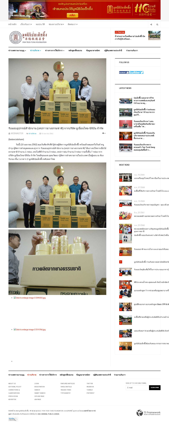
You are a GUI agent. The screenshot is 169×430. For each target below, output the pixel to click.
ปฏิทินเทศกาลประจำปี (113, 50)
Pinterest (90, 393)
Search (37, 390)
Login (36, 383)
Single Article (66, 387)
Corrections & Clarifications (14, 391)
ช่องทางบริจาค (56, 24)
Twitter (90, 383)
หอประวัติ (40, 24)
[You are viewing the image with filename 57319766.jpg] (60, 344)
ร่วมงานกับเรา (132, 50)
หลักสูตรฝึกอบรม (75, 50)
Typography (66, 393)
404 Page (37, 399)
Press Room (13, 396)
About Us (12, 383)
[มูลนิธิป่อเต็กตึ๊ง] (28, 37)
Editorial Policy (14, 387)
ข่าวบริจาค (35, 50)
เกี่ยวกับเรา (25, 24)
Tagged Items (66, 390)
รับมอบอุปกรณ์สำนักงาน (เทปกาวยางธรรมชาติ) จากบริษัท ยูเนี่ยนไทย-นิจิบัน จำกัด (55, 128)
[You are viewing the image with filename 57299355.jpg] (60, 312)
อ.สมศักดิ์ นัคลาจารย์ (88, 411)
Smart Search (39, 393)
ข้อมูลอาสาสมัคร (93, 50)
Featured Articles (68, 383)
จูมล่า (10, 414)
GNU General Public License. (49, 414)
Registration (39, 387)
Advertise (12, 399)
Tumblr (90, 390)
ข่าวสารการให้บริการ (54, 50)
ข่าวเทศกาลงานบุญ (16, 50)
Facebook (90, 387)
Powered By (149, 413)
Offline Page (39, 396)
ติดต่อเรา (72, 24)
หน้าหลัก (12, 24)
